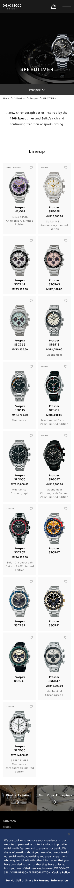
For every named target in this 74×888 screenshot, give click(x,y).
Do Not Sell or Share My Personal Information (37, 880)
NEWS (7, 826)
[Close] (69, 834)
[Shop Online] (53, 6)
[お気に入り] (31, 167)
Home (6, 98)
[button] (66, 6)
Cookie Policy (61, 872)
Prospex (34, 98)
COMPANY (9, 821)
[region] (37, 858)
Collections (19, 98)
